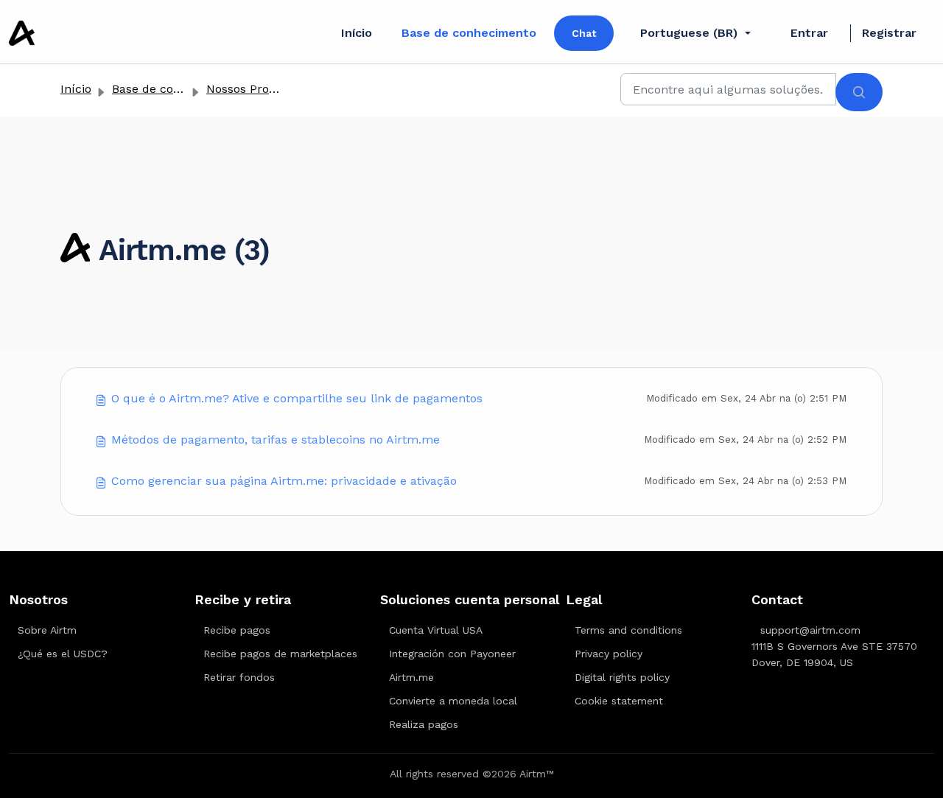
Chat (584, 33)
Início (356, 33)
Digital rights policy (622, 677)
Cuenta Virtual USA (436, 630)
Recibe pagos (236, 630)
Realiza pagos (423, 724)
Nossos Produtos (253, 89)
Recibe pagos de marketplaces (280, 653)
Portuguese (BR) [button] (688, 33)
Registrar (889, 33)
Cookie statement (619, 701)
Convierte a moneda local (453, 701)
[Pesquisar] (859, 92)
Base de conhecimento (469, 33)
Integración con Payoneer (452, 653)
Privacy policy (608, 653)
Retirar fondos (239, 677)
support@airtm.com (810, 630)
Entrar (809, 33)
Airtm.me (411, 677)
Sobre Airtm (47, 630)
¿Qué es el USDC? (63, 653)
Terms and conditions (628, 630)
